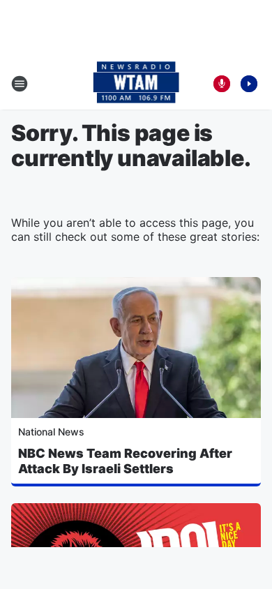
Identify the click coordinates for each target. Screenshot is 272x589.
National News (51, 432)
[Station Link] (136, 83)
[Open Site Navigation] (19, 83)
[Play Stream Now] (249, 83)
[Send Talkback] (221, 83)
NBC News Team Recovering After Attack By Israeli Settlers (125, 461)
